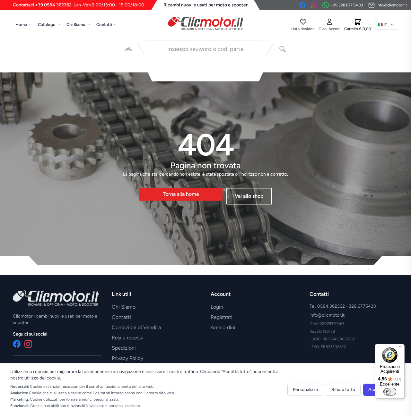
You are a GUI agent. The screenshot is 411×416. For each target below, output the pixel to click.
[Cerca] (282, 49)
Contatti (104, 24)
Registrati (221, 317)
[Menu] (401, 348)
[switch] (389, 391)
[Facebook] (302, 5)
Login (217, 307)
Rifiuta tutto (343, 389)
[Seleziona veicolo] (128, 49)
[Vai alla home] (205, 23)
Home (21, 24)
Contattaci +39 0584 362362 (78, 5)
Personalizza (305, 389)
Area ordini (223, 327)
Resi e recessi (127, 338)
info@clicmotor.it (327, 315)
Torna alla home (181, 194)
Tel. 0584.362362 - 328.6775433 (343, 306)
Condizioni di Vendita (136, 327)
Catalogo (47, 24)
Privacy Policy (127, 358)
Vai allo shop (249, 196)
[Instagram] (314, 5)
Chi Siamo (75, 24)
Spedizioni (124, 348)
